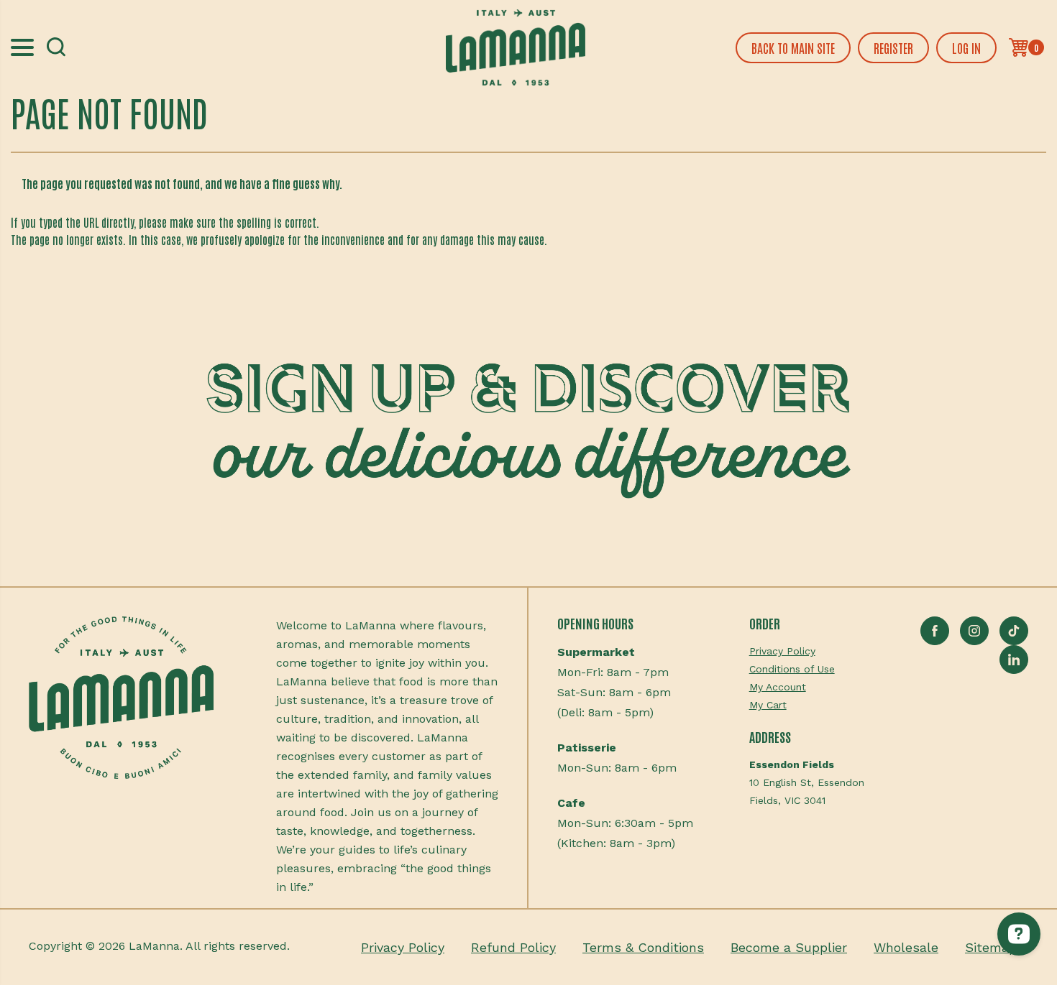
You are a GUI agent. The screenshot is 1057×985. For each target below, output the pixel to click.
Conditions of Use (792, 669)
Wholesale (906, 947)
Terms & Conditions (643, 947)
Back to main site (793, 47)
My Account (777, 687)
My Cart (768, 705)
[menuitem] (806, 651)
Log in (966, 47)
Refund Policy (513, 947)
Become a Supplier (789, 947)
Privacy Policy (782, 651)
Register (893, 47)
